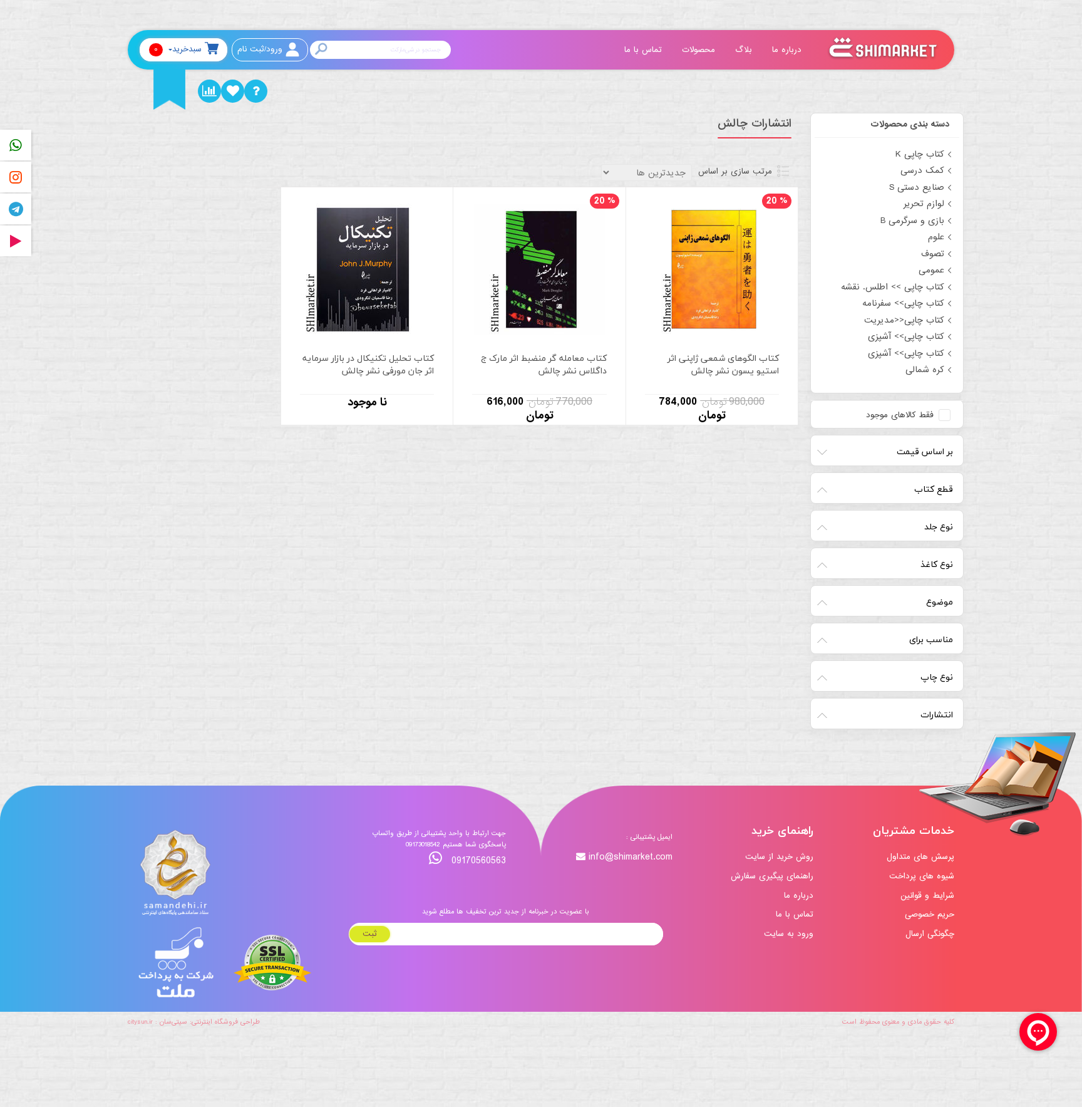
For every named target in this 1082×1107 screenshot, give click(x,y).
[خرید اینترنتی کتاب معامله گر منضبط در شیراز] (539, 268)
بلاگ (745, 50)
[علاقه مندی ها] (232, 91)
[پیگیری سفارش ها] (209, 91)
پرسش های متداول (920, 857)
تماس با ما (644, 50)
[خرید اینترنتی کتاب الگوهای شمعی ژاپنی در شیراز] (712, 268)
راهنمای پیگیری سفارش (772, 876)
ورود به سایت (788, 934)
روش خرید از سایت (779, 857)
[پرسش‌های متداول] (255, 91)
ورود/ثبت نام (259, 49)
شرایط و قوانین (927, 896)
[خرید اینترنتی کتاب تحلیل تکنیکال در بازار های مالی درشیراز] (367, 268)
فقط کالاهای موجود (900, 415)
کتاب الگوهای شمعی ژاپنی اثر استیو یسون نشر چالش (723, 364)
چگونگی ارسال (929, 934)
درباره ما (788, 50)
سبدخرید (178, 49)
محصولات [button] (700, 50)
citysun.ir (140, 1022)
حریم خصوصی (929, 914)
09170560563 (477, 860)
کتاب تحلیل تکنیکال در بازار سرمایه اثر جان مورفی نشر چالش (368, 364)
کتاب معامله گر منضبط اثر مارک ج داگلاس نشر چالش (543, 364)
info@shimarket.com (630, 857)
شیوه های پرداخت (921, 876)
